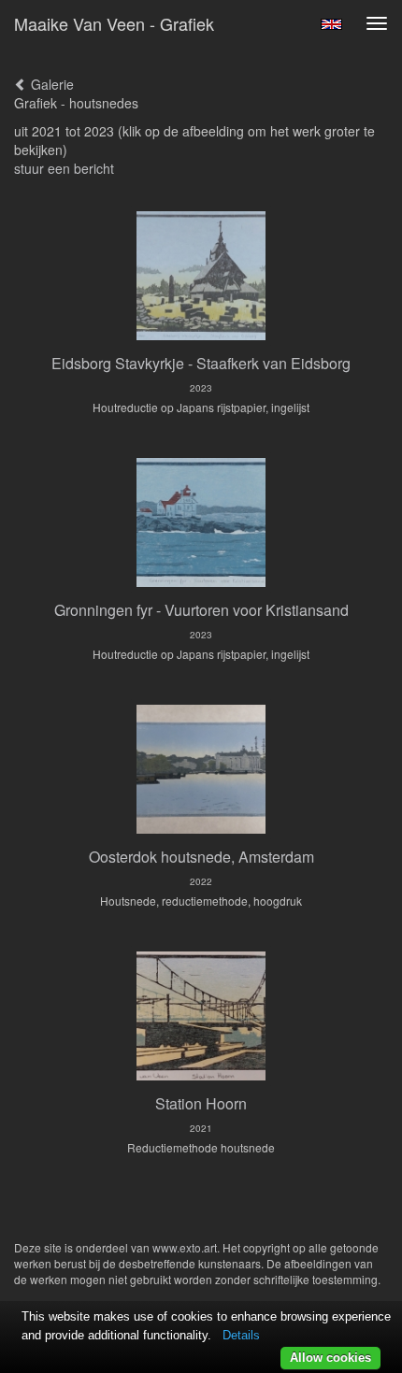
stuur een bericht (64, 168)
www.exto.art (184, 1247)
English (331, 24)
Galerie (50, 84)
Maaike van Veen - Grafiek (114, 23)
